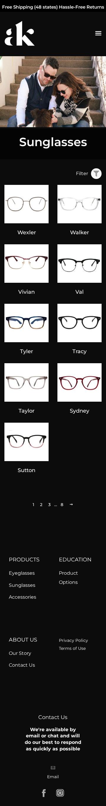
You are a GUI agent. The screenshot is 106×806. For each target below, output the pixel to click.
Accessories (22, 597)
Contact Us (22, 665)
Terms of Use (72, 648)
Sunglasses (22, 585)
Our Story (20, 653)
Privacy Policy (73, 640)
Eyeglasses (22, 573)
